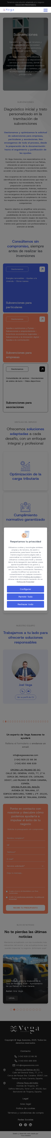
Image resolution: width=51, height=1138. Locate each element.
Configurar (25, 589)
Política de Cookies (32, 577)
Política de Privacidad (25, 582)
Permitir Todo (26, 596)
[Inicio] (9, 10)
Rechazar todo (25, 604)
